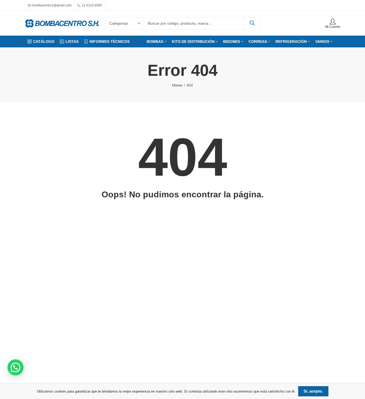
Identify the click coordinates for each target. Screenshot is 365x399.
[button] (15, 367)
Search (252, 23)
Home (177, 85)
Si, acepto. (313, 391)
